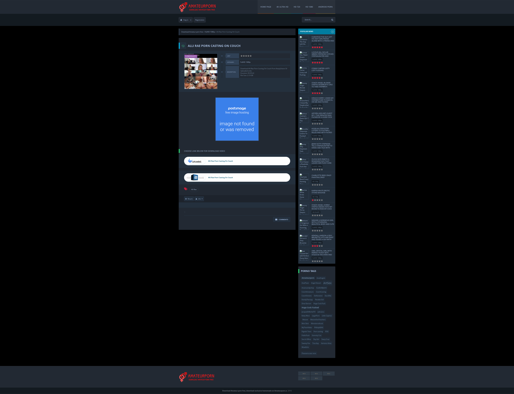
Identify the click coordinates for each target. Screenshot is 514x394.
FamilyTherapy (307, 299)
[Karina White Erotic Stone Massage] (304, 194)
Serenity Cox (316, 335)
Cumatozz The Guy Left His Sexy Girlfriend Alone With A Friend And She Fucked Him (323, 40)
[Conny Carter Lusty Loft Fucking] (304, 71)
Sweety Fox (306, 343)
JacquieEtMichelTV (308, 312)
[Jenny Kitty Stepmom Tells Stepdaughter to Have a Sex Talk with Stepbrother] (304, 148)
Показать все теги (309, 353)
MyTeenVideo (307, 327)
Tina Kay (315, 343)
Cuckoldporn (321, 288)
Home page (265, 6)
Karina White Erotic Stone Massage (321, 191)
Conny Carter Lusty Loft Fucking (321, 69)
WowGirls (305, 347)
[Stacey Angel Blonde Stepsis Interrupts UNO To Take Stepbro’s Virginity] (304, 87)
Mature (305, 319)
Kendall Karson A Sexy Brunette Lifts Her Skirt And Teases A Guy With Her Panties (322, 238)
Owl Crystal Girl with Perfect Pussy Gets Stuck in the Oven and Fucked (322, 253)
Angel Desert (316, 283)
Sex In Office (306, 339)
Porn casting (318, 331)
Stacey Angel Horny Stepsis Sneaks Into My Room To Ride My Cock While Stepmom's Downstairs (322, 208)
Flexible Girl (319, 299)
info (199, 199)
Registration (199, 20)
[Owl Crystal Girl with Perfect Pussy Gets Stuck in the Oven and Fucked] (304, 255)
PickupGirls (318, 327)
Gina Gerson (306, 303)
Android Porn (325, 6)
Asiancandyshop (308, 288)
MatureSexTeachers (318, 319)
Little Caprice (327, 316)
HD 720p (315, 182)
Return (190, 199)
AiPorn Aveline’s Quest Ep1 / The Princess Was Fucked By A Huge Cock (322, 115)
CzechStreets (307, 296)
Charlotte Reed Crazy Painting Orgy (321, 176)
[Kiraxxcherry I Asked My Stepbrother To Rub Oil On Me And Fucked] (304, 102)
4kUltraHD (316, 212)
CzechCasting (321, 292)
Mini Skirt (305, 323)
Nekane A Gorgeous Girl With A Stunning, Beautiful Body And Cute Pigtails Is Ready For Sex (323, 223)
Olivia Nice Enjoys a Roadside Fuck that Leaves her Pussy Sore (321, 161)
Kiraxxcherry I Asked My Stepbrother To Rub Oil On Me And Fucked (322, 100)
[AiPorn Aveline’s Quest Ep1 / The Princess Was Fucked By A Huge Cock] (304, 117)
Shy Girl (316, 339)
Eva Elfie (328, 296)
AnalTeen (305, 283)
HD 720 (297, 6)
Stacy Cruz (325, 339)
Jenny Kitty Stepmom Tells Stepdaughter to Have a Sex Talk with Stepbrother (322, 146)
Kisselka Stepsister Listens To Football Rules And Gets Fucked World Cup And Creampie (322, 132)
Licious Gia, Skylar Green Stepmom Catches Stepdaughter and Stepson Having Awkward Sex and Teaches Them (323, 57)
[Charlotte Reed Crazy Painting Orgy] (304, 178)
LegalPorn (316, 316)
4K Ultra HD (282, 6)
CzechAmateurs (308, 292)
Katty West (306, 316)
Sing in (185, 20)
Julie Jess (321, 312)
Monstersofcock (317, 323)
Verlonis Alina (326, 343)
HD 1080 (309, 6)
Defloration (318, 296)
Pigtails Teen (306, 331)
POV (326, 331)
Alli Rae (194, 189)
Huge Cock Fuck (319, 303)
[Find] (332, 20)
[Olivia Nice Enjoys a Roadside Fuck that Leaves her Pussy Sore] (304, 163)
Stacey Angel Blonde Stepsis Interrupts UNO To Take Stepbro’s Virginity (322, 85)
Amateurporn (308, 278)
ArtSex (327, 283)
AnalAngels (321, 278)
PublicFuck (305, 335)
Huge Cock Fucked (310, 307)
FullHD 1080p (245, 62)
